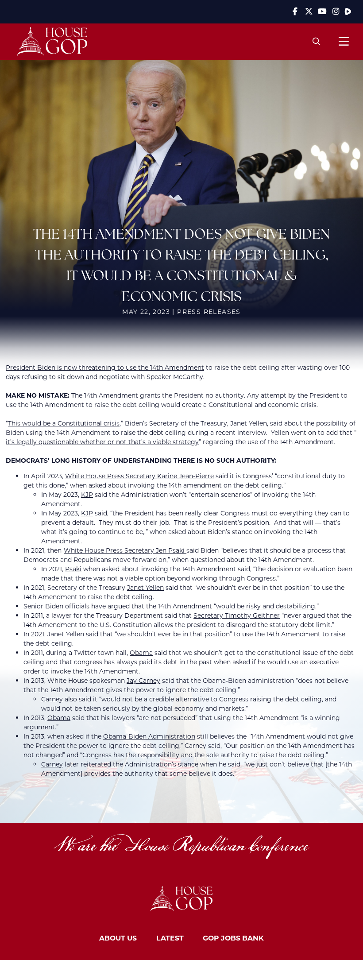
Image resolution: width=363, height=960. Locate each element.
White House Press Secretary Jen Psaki (125, 550)
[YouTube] (322, 11)
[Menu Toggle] (343, 41)
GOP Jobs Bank (233, 937)
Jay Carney (143, 680)
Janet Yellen (145, 587)
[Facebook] (295, 11)
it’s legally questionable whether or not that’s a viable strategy (102, 441)
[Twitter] (308, 11)
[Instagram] (335, 11)
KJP (87, 494)
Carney (52, 699)
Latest (170, 937)
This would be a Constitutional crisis (64, 423)
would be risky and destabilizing (265, 606)
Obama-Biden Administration (149, 736)
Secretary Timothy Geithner (236, 615)
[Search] (316, 41)
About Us (118, 937)
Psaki (73, 569)
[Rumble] (347, 11)
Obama (141, 652)
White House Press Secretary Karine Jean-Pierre (139, 476)
